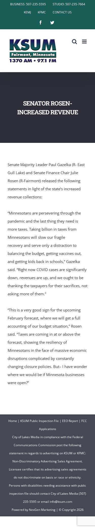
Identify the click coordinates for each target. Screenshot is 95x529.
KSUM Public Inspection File (39, 421)
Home (12, 421)
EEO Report (70, 421)
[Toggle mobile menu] (84, 41)
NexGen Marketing (42, 510)
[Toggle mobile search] (74, 41)
